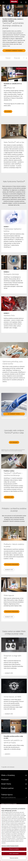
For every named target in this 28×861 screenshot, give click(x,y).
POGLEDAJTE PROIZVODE (11, 564)
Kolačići (16, 845)
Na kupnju (8, 111)
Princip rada (17, 58)
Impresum (4, 845)
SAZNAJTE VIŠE (9, 497)
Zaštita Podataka (11, 845)
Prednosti (8, 58)
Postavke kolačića (14, 858)
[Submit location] (26, 798)
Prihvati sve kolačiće (14, 849)
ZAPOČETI (7, 754)
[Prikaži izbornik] (3, 2)
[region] (14, 832)
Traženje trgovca (7, 794)
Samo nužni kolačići (14, 853)
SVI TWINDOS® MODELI (14, 413)
